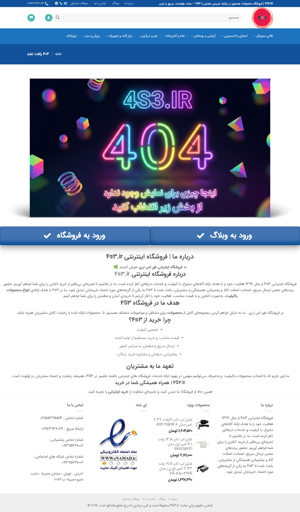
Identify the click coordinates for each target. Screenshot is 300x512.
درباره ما (129, 3)
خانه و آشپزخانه (175, 36)
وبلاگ (115, 3)
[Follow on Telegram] (56, 3)
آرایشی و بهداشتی (204, 36)
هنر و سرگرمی (149, 36)
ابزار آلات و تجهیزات (120, 36)
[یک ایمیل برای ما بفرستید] (65, 3)
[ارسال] (58, 18)
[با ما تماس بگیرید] (60, 3)
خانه (58, 54)
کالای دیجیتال (264, 36)
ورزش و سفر (92, 36)
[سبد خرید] (31, 18)
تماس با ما (100, 3)
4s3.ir (122, 274)
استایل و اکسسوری (236, 36)
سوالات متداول (79, 3)
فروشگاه (71, 36)
